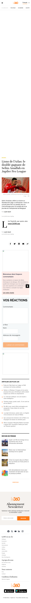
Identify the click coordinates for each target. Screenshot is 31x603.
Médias (3, 549)
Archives (4, 566)
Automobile (4, 551)
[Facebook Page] (8, 531)
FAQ (3, 572)
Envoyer (23, 518)
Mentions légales (6, 579)
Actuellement (5, 7)
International (5, 545)
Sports (4, 157)
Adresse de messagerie (11, 335)
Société (28, 7)
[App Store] (9, 590)
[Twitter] (12, 531)
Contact (4, 573)
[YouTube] (15, 531)
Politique (13, 7)
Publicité (4, 564)
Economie (20, 7)
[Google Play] (21, 590)
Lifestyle (4, 555)
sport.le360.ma (14, 223)
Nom (5, 328)
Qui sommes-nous (6, 562)
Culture (3, 547)
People (3, 553)
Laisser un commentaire (15, 345)
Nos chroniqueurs (6, 557)
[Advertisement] (15, 82)
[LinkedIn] (19, 531)
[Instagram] (23, 531)
